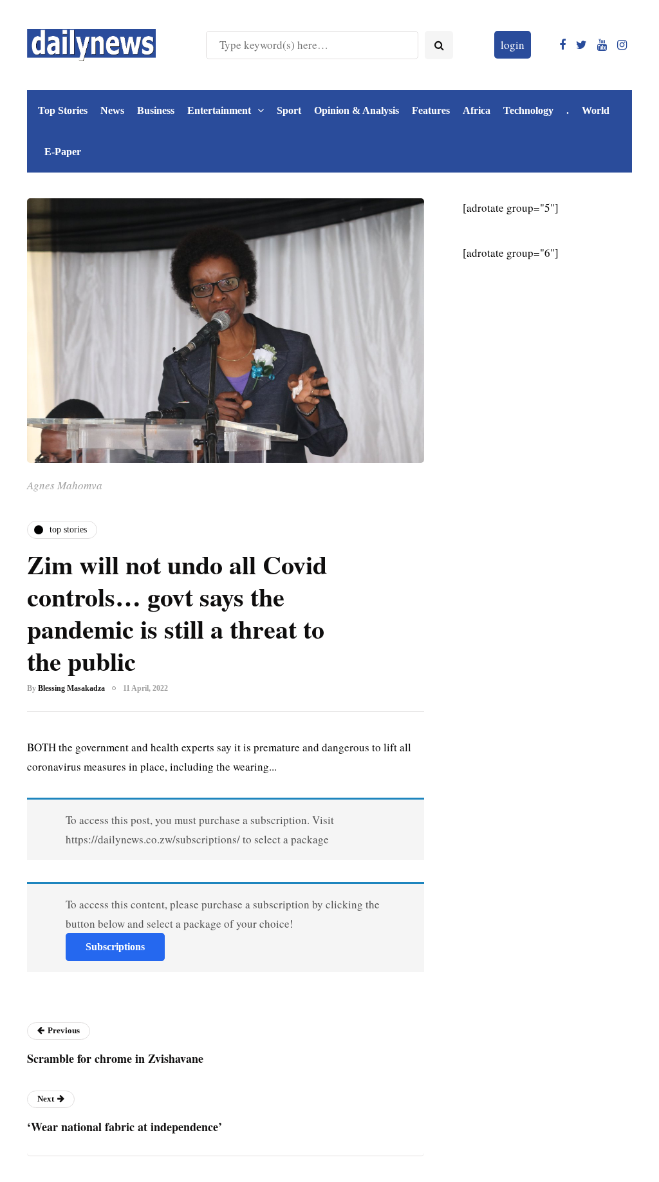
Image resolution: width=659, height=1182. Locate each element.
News (112, 110)
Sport (289, 110)
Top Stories (63, 110)
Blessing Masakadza (71, 688)
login (512, 44)
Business (155, 110)
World (595, 110)
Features (431, 110)
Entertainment (219, 110)
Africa (476, 110)
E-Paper (62, 151)
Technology (528, 110)
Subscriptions (115, 946)
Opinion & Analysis (356, 110)
